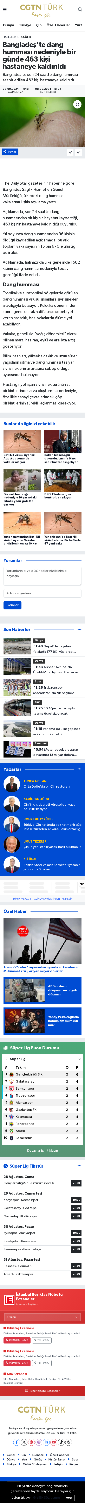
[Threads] (68, 1442)
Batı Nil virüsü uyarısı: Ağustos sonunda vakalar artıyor (19, 459)
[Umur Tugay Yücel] (12, 824)
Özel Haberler (58, 25)
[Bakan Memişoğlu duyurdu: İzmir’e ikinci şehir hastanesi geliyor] (63, 441)
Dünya (8, 25)
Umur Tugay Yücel (38, 819)
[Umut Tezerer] (12, 844)
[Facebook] (16, 1442)
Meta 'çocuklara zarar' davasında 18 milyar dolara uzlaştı (56, 753)
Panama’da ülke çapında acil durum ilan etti (56, 731)
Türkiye (25, 25)
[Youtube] (53, 1442)
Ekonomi (41, 743)
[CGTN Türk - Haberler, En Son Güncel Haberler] (42, 9)
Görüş (38, 1459)
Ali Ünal (30, 859)
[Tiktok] (61, 1442)
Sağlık (26, 37)
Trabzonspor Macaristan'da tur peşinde (53, 690)
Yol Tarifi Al (43, 1340)
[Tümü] (79, 629)
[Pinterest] (31, 1442)
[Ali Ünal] (12, 864)
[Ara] (80, 10)
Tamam (68, 1498)
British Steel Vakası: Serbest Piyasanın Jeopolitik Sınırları (52, 867)
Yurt (78, 25)
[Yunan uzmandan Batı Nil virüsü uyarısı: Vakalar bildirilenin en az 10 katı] (22, 523)
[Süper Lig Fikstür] (79, 1166)
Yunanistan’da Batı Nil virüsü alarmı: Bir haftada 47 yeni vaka (62, 540)
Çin (38, 25)
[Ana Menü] (5, 10)
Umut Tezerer (35, 841)
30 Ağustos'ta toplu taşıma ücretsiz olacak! (54, 711)
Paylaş (12, 151)
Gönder (12, 605)
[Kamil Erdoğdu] (12, 804)
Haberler (9, 37)
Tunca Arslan (35, 781)
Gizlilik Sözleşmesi (35, 1464)
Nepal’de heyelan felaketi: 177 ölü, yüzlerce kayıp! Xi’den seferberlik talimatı (53, 649)
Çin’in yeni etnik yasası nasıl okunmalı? (52, 847)
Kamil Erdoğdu (36, 799)
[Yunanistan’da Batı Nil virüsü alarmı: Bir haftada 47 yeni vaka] (63, 523)
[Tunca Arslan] (12, 784)
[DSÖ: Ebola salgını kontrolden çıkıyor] (63, 480)
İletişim (58, 1464)
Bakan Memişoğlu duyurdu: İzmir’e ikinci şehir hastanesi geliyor (61, 459)
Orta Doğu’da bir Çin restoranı (47, 786)
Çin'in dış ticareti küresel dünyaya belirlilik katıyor (49, 807)
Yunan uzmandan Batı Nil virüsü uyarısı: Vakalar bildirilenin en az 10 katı (22, 540)
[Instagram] (38, 1442)
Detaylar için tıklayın (42, 1150)
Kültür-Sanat (56, 1459)
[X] (24, 1442)
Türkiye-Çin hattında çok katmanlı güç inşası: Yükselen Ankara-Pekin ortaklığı (52, 827)
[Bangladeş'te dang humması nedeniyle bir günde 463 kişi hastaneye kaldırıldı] (42, 122)
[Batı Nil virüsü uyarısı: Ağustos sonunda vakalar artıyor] (22, 441)
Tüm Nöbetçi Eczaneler (44, 1391)
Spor (38, 681)
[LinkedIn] (46, 1442)
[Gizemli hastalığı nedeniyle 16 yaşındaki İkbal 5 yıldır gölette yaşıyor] (22, 480)
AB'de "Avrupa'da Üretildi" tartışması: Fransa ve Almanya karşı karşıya (55, 670)
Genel (11, 1455)
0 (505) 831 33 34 (18, 1340)
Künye (74, 1464)
